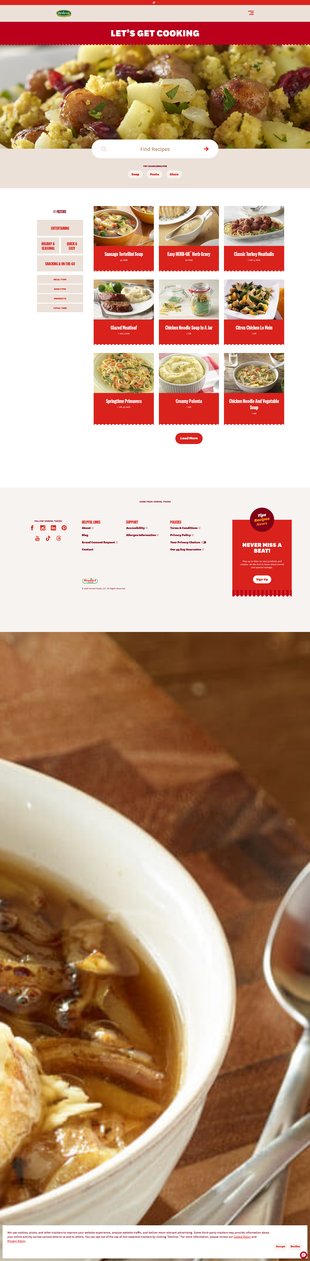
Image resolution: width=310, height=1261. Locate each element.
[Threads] (59, 538)
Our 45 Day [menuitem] (186, 549)
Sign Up (262, 579)
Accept (280, 1246)
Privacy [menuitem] (180, 535)
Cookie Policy (242, 1237)
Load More (189, 437)
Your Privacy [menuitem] (185, 542)
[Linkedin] (53, 528)
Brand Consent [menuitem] (98, 542)
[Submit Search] (206, 149)
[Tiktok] (48, 538)
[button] (303, 1255)
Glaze (174, 174)
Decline (295, 1246)
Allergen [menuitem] (141, 535)
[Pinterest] (64, 528)
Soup (135, 174)
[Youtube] (37, 538)
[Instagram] (43, 528)
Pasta (154, 174)
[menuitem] (101, 527)
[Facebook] (32, 528)
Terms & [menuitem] (184, 528)
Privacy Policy (16, 1241)
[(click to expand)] (155, 2)
